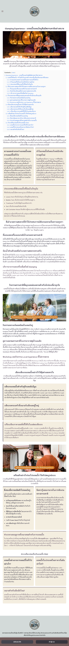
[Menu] (2, 11)
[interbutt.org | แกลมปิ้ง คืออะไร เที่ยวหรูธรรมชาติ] (34, 11)
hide (13, 72)
